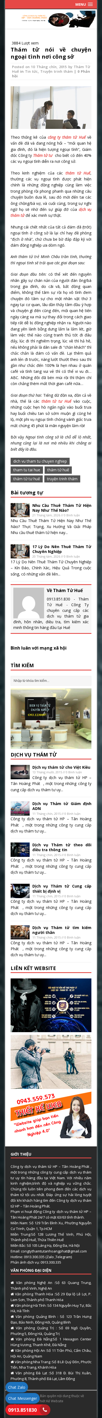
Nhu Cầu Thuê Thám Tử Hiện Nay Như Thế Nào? (62, 508)
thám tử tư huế (26, 478)
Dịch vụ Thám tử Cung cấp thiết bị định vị (62, 888)
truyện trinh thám (62, 478)
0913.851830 (22, 1410)
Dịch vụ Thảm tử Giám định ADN (62, 806)
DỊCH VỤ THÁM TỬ (34, 754)
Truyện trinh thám (56, 71)
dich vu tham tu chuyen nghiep (40, 461)
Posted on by (43, 66)
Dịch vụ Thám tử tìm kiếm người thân (62, 930)
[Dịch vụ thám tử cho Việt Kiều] (20, 776)
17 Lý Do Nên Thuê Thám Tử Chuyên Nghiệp (62, 549)
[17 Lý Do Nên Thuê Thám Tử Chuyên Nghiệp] (20, 555)
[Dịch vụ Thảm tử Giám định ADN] (20, 812)
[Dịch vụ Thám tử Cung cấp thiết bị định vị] (20, 895)
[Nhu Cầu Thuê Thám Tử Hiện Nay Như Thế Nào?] (20, 514)
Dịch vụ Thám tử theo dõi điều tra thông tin (62, 847)
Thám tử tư (43, 155)
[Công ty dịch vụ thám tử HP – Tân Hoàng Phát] (51, 24)
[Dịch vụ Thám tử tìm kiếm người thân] (20, 936)
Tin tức (31, 71)
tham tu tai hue (26, 469)
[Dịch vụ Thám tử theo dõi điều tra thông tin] (20, 853)
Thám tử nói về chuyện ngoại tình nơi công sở (51, 53)
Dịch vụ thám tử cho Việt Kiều (61, 767)
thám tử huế (58, 469)
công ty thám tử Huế (67, 137)
